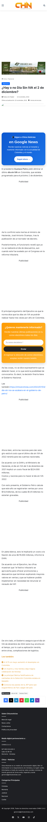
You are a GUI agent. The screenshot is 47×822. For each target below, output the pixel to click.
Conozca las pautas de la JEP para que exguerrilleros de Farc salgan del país (19, 686)
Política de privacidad (9, 729)
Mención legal (6, 719)
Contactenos (6, 726)
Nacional (11, 79)
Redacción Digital (8, 97)
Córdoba (5, 786)
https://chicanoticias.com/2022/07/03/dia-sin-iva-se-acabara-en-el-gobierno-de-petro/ (23, 390)
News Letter (6, 723)
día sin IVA (14, 693)
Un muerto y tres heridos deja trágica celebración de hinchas (18, 670)
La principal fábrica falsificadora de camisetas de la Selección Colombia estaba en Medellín (21, 678)
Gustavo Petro (23, 693)
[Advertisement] (23, 37)
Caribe (4, 799)
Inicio (5, 79)
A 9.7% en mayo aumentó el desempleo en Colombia (20, 663)
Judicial (4, 793)
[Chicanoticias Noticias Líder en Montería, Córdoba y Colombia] (23, 5)
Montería (5, 789)
